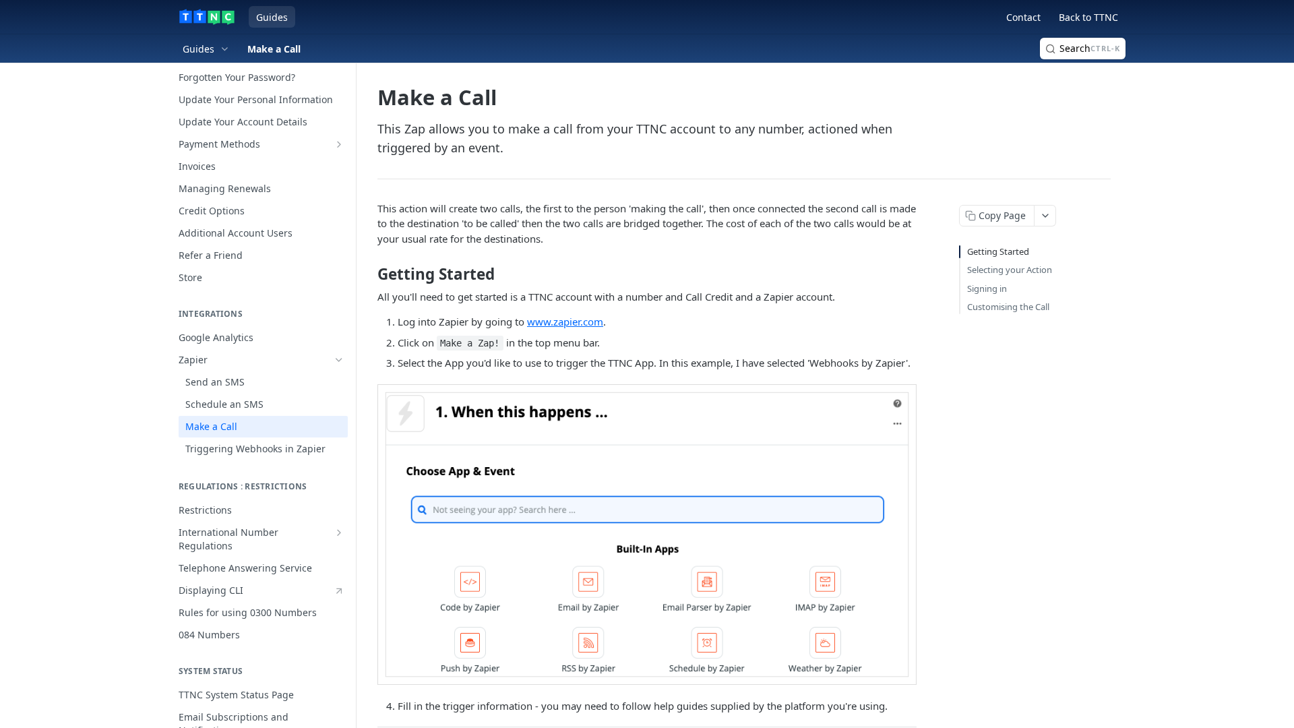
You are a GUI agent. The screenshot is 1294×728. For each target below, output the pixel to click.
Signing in (987, 288)
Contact (1023, 17)
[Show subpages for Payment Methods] (339, 144)
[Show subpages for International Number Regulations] (339, 532)
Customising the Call (1008, 307)
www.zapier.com (565, 321)
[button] (647, 534)
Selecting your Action (1009, 270)
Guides (272, 17)
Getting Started (998, 251)
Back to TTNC (1088, 17)
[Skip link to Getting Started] (368, 274)
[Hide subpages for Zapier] (339, 360)
